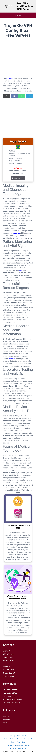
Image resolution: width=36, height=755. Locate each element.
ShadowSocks (8, 676)
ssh (20, 270)
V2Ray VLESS (8, 654)
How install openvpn (11, 690)
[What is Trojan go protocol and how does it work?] (18, 579)
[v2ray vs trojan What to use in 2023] (18, 508)
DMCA (24, 736)
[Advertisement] (18, 59)
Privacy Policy (15, 736)
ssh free (12, 359)
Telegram (6, 716)
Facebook (6, 720)
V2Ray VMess (8, 657)
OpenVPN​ (6, 651)
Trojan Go (6, 666)
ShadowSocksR (9, 673)
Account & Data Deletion (14, 745)
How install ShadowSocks (13, 699)
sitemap (27, 745)
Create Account (18, 178)
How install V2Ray (10, 693)
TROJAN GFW (8, 670)
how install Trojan (9, 696)
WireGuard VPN (9, 661)
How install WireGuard (11, 703)
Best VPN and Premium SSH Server (25, 6)
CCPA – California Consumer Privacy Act (18, 739)
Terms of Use (15, 742)
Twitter (5, 723)
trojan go (9, 78)
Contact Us (22, 748)
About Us (13, 748)
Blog (23, 742)
